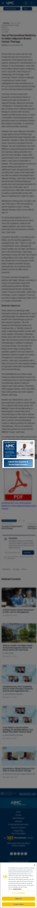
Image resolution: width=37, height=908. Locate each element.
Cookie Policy (17, 889)
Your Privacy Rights (18, 893)
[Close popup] (31, 443)
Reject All (18, 899)
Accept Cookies (18, 904)
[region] (18, 885)
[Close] (34, 865)
